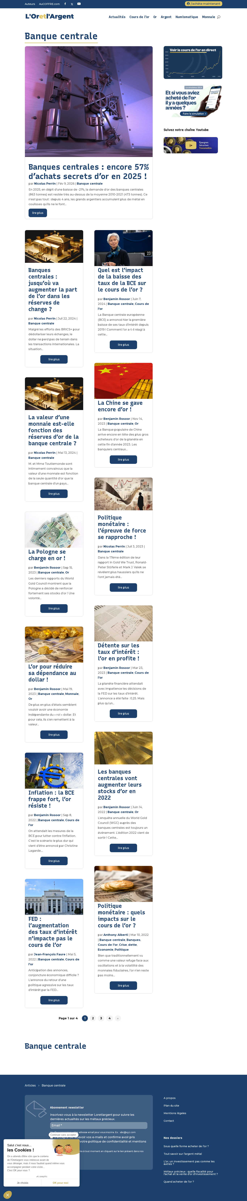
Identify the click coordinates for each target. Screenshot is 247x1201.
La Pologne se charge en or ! (47, 555)
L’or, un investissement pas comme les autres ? (189, 1163)
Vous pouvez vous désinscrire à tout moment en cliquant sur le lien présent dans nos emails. (96, 1152)
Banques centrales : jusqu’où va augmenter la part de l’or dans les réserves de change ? (52, 289)
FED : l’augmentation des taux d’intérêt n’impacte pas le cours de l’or (52, 932)
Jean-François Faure (49, 954)
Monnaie (208, 17)
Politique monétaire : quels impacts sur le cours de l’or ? (121, 916)
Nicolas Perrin (45, 183)
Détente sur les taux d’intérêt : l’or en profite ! (118, 652)
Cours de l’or (139, 17)
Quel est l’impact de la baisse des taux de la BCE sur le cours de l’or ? (122, 280)
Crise (123, 944)
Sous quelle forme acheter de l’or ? (186, 1146)
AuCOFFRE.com (49, 4)
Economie (105, 949)
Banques (133, 940)
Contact (169, 1121)
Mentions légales (175, 1113)
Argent (166, 17)
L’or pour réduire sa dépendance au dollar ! (52, 673)
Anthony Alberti (115, 935)
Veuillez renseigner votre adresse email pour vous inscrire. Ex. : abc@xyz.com (93, 1132)
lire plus (37, 213)
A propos (170, 1098)
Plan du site (171, 1105)
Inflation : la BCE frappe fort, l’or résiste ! (51, 799)
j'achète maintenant (205, 3)
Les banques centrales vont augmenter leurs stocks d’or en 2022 (120, 784)
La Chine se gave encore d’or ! (120, 406)
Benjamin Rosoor (47, 567)
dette (132, 944)
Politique (122, 949)
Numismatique (187, 17)
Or (155, 17)
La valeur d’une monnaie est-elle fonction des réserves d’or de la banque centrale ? (53, 430)
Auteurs (30, 4)
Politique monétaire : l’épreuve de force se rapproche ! (122, 527)
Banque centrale (90, 183)
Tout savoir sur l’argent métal (183, 1154)
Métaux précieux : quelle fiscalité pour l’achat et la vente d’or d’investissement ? (191, 1173)
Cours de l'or (108, 944)
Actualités (117, 17)
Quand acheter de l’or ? (179, 1181)
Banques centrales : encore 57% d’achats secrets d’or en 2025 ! (89, 171)
